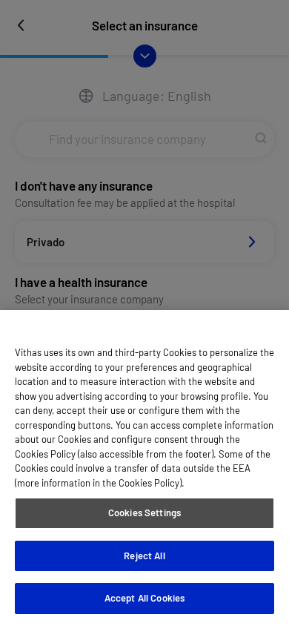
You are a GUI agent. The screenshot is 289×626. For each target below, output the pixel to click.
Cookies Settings (144, 512)
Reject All (144, 555)
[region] (144, 468)
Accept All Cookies (144, 598)
